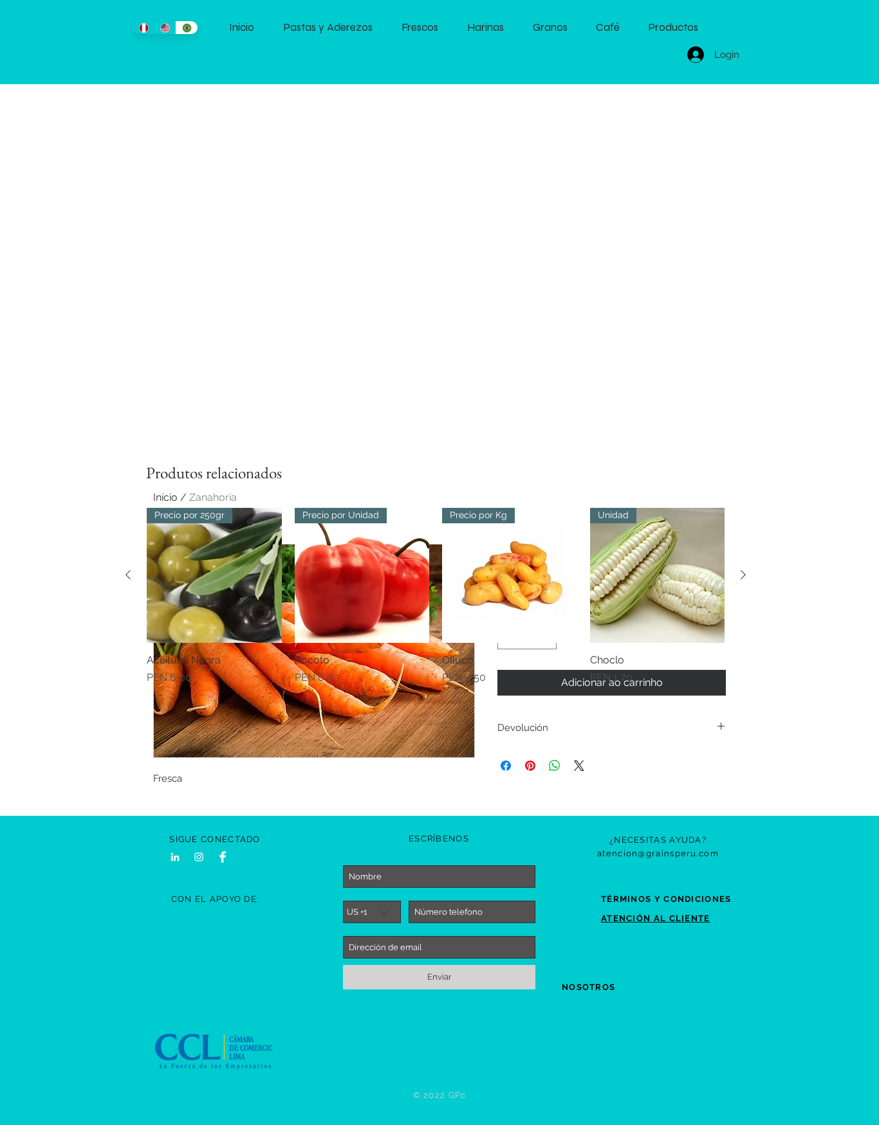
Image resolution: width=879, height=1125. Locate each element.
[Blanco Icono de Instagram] (199, 857)
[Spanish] (143, 27)
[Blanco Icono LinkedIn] (175, 857)
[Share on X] (579, 765)
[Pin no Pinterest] (530, 765)
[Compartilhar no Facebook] (506, 765)
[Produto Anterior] (128, 574)
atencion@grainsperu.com (658, 853)
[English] (165, 27)
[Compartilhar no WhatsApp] (554, 765)
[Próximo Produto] (743, 574)
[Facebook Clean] (222, 857)
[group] (435, 596)
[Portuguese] (187, 27)
